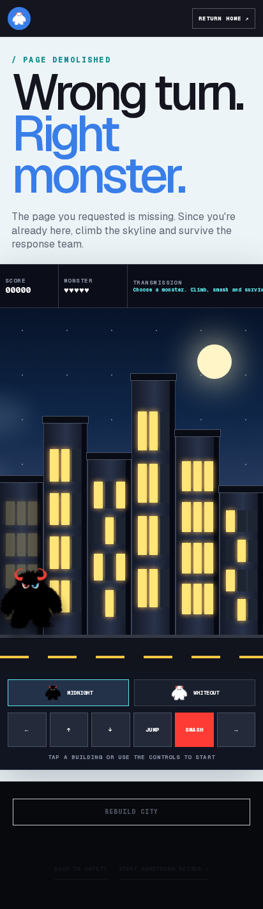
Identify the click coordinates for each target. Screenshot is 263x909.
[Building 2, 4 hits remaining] (65, 531)
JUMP (153, 730)
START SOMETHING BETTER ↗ (164, 869)
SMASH (194, 730)
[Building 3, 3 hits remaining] (109, 549)
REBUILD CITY (131, 812)
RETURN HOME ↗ (224, 18)
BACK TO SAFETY (80, 869)
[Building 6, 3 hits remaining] (241, 566)
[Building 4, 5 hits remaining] (153, 510)
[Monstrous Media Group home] (19, 18)
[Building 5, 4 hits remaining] (197, 538)
